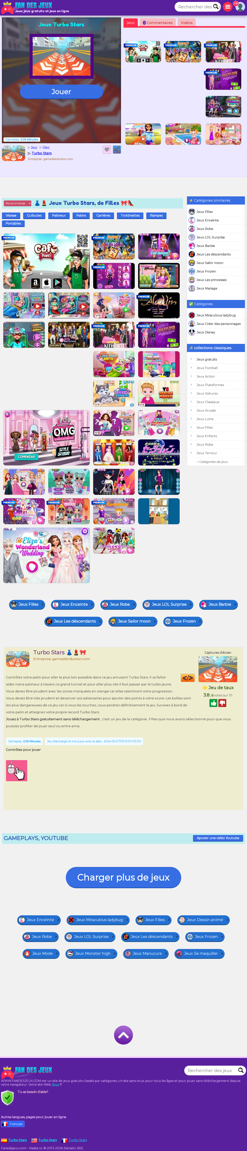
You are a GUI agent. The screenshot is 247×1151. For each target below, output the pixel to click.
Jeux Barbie (206, 246)
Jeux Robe (205, 229)
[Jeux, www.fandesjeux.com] (27, 8)
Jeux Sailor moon (210, 263)
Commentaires (158, 23)
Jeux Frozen (206, 271)
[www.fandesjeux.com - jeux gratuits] (27, 1072)
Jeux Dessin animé (205, 919)
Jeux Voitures (207, 393)
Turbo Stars (78, 1140)
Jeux (131, 23)
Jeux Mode (42, 953)
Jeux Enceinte (208, 220)
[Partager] (117, 150)
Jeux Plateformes (210, 385)
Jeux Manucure (147, 953)
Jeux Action (206, 376)
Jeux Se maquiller (201, 953)
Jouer (61, 91)
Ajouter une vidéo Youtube (218, 838)
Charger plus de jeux (123, 877)
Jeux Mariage (207, 288)
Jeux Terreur (207, 453)
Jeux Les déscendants (214, 254)
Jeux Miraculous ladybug (216, 315)
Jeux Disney (206, 332)
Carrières (103, 215)
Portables (13, 223)
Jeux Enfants (207, 436)
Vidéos (187, 23)
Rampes (156, 215)
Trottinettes (130, 215)
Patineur (59, 215)
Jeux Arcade (206, 410)
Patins (81, 215)
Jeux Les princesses (212, 280)
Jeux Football (207, 368)
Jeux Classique (208, 402)
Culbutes (34, 215)
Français (16, 1124)
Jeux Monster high (93, 953)
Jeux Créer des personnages (219, 324)
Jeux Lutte (205, 419)
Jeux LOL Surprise (211, 237)
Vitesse (11, 215)
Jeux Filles (205, 212)
